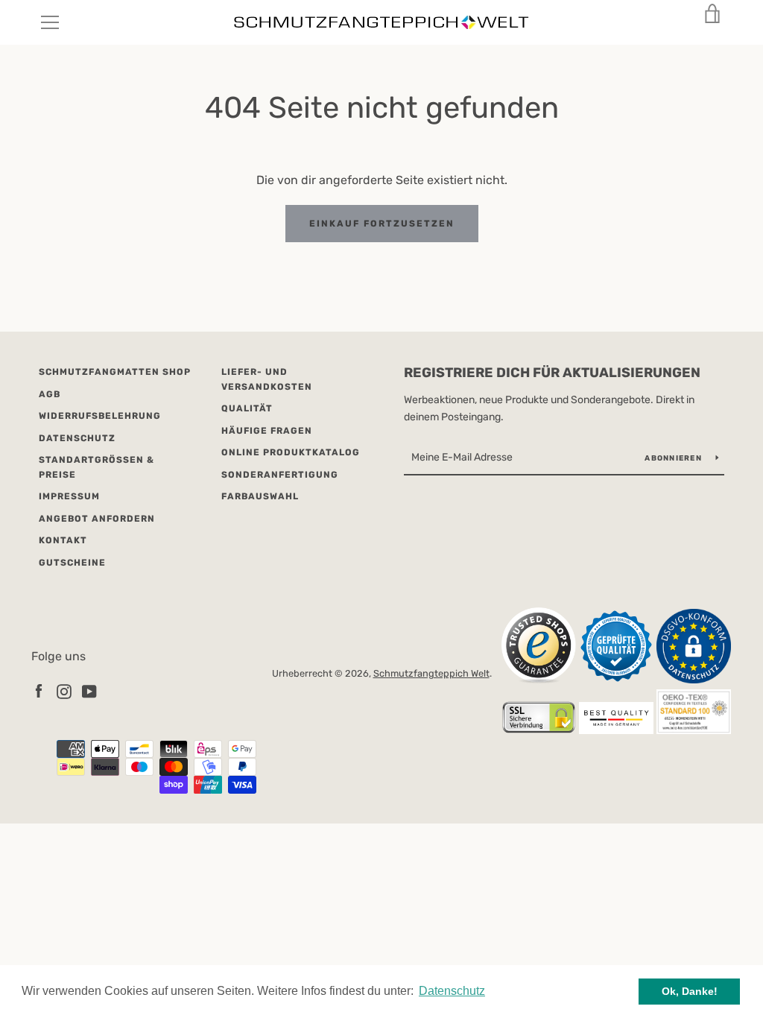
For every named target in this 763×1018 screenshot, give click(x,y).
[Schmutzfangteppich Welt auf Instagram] (64, 690)
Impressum (69, 496)
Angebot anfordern (97, 518)
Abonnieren (674, 458)
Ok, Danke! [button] (690, 991)
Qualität (247, 408)
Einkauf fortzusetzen (382, 223)
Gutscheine (72, 562)
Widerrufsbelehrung (100, 416)
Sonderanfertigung (279, 475)
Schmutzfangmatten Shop (115, 372)
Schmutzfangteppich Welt (431, 673)
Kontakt (63, 540)
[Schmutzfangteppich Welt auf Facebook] (38, 690)
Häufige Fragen (266, 431)
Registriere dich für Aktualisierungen (552, 372)
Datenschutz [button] (452, 990)
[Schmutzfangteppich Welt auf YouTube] (89, 690)
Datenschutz (77, 438)
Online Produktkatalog (290, 452)
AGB (49, 394)
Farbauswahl (260, 496)
